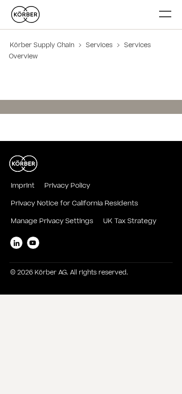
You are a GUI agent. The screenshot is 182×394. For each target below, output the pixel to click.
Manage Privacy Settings (52, 221)
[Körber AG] (81, 14)
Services (99, 46)
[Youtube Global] (33, 242)
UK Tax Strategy (129, 221)
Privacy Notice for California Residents (74, 204)
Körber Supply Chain (43, 46)
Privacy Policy (67, 186)
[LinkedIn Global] (16, 242)
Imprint (23, 186)
